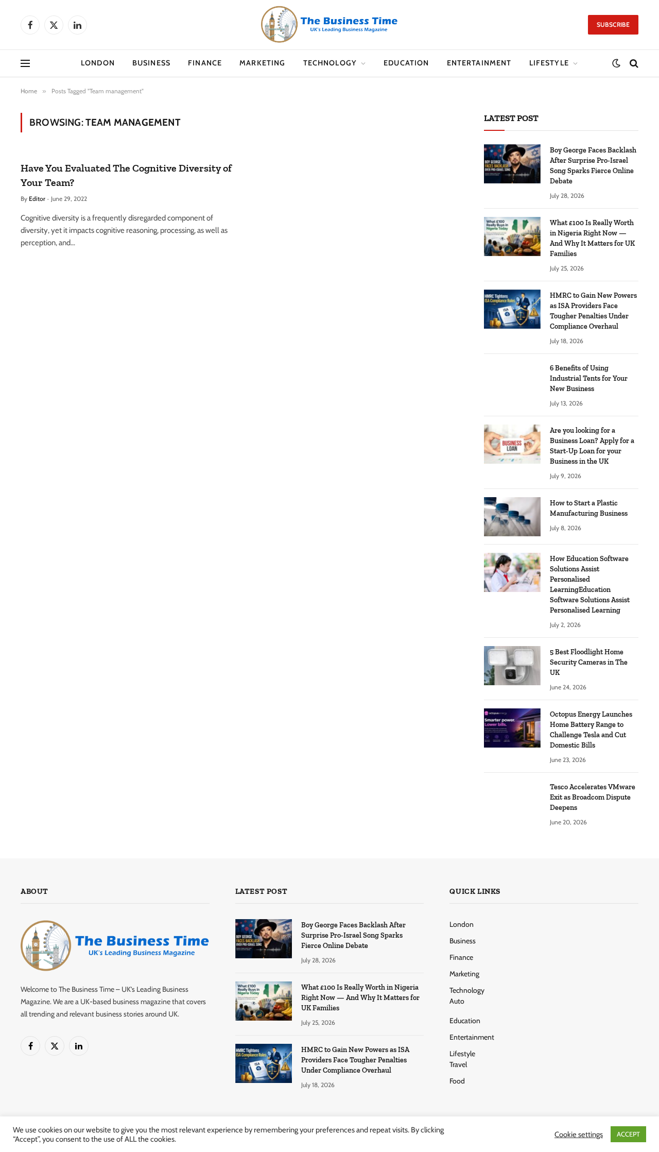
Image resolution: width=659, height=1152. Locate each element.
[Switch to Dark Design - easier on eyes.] (616, 63)
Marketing (262, 62)
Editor (37, 198)
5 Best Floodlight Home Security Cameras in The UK (589, 662)
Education (406, 62)
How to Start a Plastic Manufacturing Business (589, 508)
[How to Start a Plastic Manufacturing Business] (512, 516)
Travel (458, 1064)
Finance (205, 62)
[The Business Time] (329, 24)
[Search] (633, 63)
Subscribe (613, 24)
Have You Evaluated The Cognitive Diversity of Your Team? (126, 175)
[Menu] (25, 63)
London (98, 62)
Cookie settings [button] (578, 1134)
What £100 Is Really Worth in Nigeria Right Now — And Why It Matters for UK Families (592, 238)
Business (151, 62)
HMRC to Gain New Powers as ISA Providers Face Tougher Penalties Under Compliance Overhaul (593, 311)
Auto (456, 1001)
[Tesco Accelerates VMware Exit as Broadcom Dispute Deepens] (512, 800)
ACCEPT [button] (628, 1134)
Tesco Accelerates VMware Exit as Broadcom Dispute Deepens (592, 797)
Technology (330, 62)
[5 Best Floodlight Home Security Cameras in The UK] (512, 665)
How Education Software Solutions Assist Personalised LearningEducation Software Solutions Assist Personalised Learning (590, 584)
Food (457, 1081)
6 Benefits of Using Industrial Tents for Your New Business (589, 378)
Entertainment (479, 62)
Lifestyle (549, 62)
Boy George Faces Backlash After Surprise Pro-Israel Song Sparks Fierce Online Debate (593, 165)
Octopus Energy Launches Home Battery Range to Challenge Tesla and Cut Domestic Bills (591, 730)
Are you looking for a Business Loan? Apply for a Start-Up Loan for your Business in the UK (592, 446)
